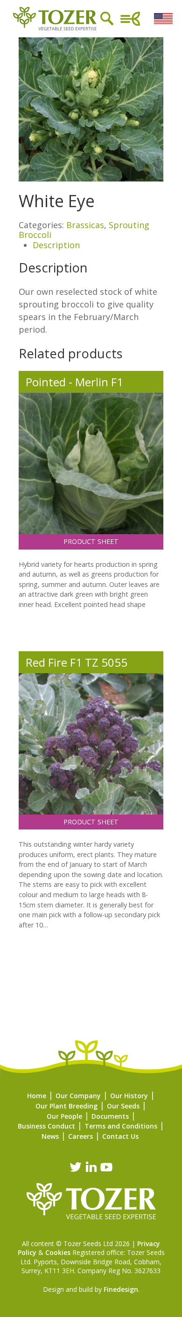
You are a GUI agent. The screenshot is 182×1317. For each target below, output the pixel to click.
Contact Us (120, 1136)
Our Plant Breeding (66, 1105)
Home (36, 1095)
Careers (80, 1136)
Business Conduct (46, 1126)
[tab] (98, 245)
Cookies (57, 1252)
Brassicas (85, 224)
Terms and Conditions (120, 1126)
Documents (110, 1116)
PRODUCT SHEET (91, 541)
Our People (64, 1116)
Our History (129, 1095)
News (50, 1136)
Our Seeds (123, 1105)
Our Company (78, 1095)
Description (56, 245)
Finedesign (121, 1289)
